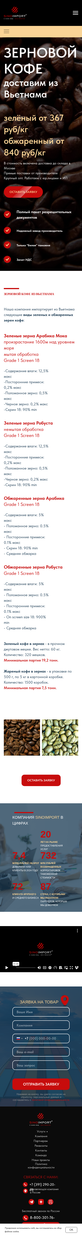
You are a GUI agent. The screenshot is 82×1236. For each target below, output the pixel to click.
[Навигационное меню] (75, 13)
